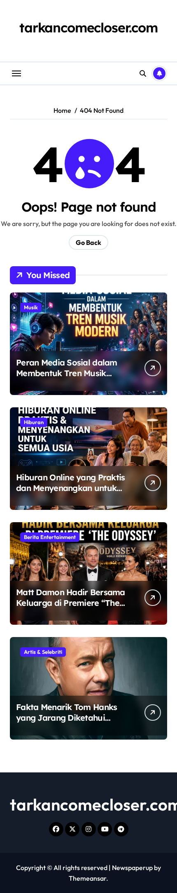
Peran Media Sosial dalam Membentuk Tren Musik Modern (66, 373)
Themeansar (87, 878)
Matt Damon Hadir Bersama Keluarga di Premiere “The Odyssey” (70, 603)
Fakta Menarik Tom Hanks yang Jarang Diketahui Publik (66, 717)
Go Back (88, 242)
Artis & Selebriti (43, 652)
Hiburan (34, 422)
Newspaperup (132, 867)
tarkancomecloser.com (88, 27)
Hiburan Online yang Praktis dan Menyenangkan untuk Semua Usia (70, 488)
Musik (31, 307)
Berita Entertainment (50, 537)
